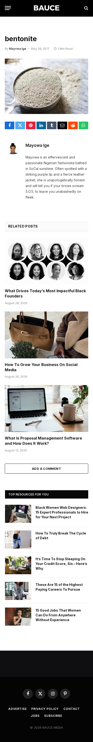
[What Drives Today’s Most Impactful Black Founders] (46, 261)
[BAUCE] (46, 8)
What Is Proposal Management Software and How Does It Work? (43, 441)
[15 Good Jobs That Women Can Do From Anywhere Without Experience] (18, 617)
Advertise (17, 709)
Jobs (35, 715)
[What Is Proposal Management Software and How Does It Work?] (46, 408)
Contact (71, 709)
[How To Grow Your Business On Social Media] (46, 335)
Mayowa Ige (17, 48)
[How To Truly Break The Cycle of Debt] (18, 539)
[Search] (85, 8)
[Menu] (8, 8)
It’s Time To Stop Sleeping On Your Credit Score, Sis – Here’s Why (61, 563)
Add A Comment (46, 468)
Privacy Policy (45, 709)
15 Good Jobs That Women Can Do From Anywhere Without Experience (58, 615)
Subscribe (53, 715)
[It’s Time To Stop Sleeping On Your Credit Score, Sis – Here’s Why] (18, 565)
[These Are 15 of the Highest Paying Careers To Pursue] (18, 591)
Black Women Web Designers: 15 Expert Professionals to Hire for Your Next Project (62, 512)
